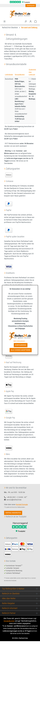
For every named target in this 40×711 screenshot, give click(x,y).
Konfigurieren (20, 345)
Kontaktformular (22, 504)
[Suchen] (25, 21)
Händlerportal (31, 5)
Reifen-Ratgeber (8, 603)
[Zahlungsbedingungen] (19, 549)
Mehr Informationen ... (20, 341)
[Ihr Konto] (30, 21)
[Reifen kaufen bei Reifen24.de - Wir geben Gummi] (20, 14)
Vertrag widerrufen (13, 513)
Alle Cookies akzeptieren (20, 350)
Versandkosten (9, 621)
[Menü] (4, 21)
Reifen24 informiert (9, 608)
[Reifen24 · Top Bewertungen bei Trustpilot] (20, 2)
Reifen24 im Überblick (10, 593)
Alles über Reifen (8, 598)
